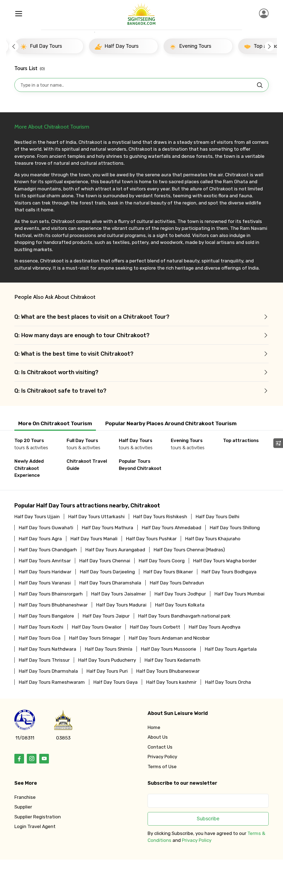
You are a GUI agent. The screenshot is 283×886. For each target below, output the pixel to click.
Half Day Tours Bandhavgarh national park (184, 616)
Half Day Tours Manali (93, 538)
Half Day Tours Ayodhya (214, 627)
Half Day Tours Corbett (155, 627)
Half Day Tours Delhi (217, 516)
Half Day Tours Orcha (228, 682)
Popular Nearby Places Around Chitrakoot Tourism (171, 423)
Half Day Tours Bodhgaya (228, 571)
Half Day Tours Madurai (121, 605)
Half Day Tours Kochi (41, 627)
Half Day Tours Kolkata (180, 605)
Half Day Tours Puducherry (107, 660)
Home (154, 727)
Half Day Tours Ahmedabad (171, 527)
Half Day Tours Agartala (231, 649)
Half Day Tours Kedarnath (172, 660)
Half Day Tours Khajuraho (212, 538)
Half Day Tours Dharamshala (110, 583)
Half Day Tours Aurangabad (115, 549)
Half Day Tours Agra (40, 538)
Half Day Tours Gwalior (96, 627)
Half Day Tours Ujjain (37, 516)
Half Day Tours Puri (107, 671)
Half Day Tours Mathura (107, 527)
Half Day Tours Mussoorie (168, 649)
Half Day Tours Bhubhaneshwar (53, 605)
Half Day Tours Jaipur (106, 616)
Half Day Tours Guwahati (46, 527)
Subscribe (208, 819)
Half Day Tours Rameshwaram (52, 682)
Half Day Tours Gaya (115, 682)
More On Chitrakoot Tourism (55, 423)
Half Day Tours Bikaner (168, 571)
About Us (158, 737)
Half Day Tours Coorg (162, 560)
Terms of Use (162, 766)
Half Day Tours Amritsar (45, 560)
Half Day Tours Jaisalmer (118, 594)
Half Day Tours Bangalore (46, 616)
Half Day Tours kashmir (171, 682)
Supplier (23, 807)
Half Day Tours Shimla (108, 649)
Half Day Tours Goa (40, 638)
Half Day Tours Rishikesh (160, 516)
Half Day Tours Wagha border (224, 560)
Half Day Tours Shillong (235, 527)
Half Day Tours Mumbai (239, 594)
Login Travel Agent (35, 826)
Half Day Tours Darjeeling (107, 571)
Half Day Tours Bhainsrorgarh (51, 594)
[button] (14, 46)
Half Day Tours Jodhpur (180, 594)
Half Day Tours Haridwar (45, 571)
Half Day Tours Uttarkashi (96, 516)
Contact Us (160, 747)
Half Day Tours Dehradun (177, 583)
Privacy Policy (162, 756)
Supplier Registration (37, 817)
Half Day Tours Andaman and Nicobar (169, 638)
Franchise (25, 797)
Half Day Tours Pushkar (151, 538)
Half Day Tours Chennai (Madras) (189, 549)
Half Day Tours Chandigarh (48, 549)
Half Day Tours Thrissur (44, 660)
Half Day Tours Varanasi (45, 583)
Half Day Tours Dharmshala (48, 671)
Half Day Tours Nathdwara (47, 649)
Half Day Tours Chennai (104, 560)
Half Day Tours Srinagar (94, 638)
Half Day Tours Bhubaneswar (168, 671)
